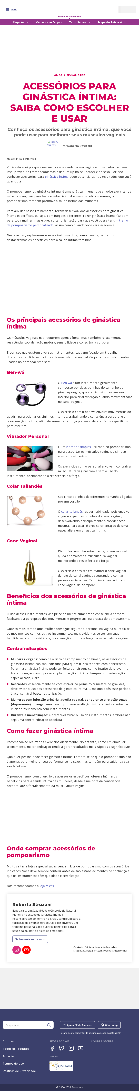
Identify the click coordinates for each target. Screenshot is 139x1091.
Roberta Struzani (79, 146)
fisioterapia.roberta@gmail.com (102, 947)
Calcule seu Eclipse (49, 22)
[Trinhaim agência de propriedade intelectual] (61, 1069)
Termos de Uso (13, 1063)
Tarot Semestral (80, 22)
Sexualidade (75, 75)
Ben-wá (66, 383)
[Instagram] (16, 950)
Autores (8, 1041)
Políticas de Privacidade (19, 1071)
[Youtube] (80, 1048)
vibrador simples (78, 447)
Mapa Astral (21, 22)
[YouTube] (26, 950)
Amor (58, 75)
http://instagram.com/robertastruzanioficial (103, 950)
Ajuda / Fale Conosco (79, 1025)
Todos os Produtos (16, 1048)
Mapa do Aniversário (112, 22)
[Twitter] (61, 1048)
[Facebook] (52, 1048)
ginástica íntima (56, 177)
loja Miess (46, 886)
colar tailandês (72, 511)
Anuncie (8, 1056)
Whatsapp (111, 1025)
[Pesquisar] (49, 1025)
